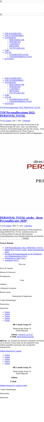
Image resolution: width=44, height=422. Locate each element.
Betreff (3, 411)
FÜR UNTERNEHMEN (14, 36)
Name (3, 401)
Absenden (4, 418)
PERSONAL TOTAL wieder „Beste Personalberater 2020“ (21, 219)
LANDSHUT (14, 44)
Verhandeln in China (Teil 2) (15, 258)
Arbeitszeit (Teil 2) (12, 260)
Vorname (25, 404)
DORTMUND (14, 42)
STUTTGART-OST (17, 48)
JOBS (7, 50)
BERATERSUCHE (16, 40)
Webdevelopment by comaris (10, 351)
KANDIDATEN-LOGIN (19, 55)
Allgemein (26, 121)
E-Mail (3, 409)
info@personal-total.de (25, 337)
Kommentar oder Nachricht (11, 416)
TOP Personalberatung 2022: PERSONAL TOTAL (17, 114)
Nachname (26, 406)
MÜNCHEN (14, 46)
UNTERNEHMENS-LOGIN (20, 57)
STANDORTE (10, 38)
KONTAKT (9, 59)
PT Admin (7, 121)
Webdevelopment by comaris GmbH (13, 385)
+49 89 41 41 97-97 (25, 335)
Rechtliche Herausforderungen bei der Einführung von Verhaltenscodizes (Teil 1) (23, 255)
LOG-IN (8, 52)
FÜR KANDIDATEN (13, 33)
